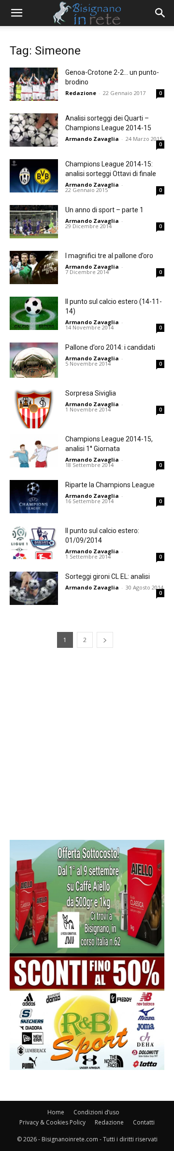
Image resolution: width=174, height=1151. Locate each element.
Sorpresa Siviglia (90, 393)
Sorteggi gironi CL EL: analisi (107, 576)
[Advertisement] (87, 753)
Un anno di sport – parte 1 (104, 210)
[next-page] (105, 640)
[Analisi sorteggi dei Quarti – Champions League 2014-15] (34, 130)
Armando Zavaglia (92, 138)
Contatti (144, 1122)
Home (55, 1112)
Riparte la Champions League (110, 485)
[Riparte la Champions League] (34, 496)
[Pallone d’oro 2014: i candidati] (34, 360)
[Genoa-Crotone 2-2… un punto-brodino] (34, 84)
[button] (16, 13)
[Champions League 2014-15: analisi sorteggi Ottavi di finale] (34, 175)
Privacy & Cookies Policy (52, 1122)
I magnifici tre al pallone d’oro (109, 256)
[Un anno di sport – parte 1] (34, 221)
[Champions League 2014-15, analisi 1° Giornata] (34, 450)
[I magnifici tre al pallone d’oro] (34, 267)
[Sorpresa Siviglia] (34, 408)
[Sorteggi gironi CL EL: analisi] (34, 588)
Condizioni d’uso (96, 1112)
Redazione (80, 92)
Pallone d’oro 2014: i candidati (110, 347)
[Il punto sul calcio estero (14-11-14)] (34, 313)
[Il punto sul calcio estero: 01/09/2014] (34, 542)
